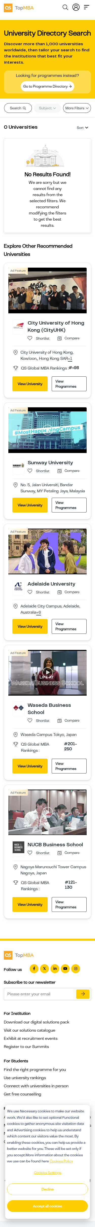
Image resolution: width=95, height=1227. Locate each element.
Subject (45, 108)
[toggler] (86, 6)
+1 (70, 359)
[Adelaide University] (18, 586)
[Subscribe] (82, 994)
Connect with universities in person (36, 1086)
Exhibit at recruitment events (31, 1038)
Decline (48, 1189)
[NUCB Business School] (18, 847)
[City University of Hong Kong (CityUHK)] (18, 325)
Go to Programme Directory (45, 86)
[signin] (76, 6)
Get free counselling (22, 1094)
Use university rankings (25, 1077)
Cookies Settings (47, 1172)
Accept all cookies (47, 1206)
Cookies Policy (61, 1161)
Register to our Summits (26, 1046)
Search (16, 108)
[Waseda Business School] (18, 707)
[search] (65, 8)
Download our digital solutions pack (36, 1022)
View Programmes (65, 384)
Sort (80, 127)
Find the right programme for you (35, 1069)
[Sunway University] (18, 465)
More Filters (75, 108)
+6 (38, 612)
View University (30, 384)
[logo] (19, 7)
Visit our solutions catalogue (29, 1030)
